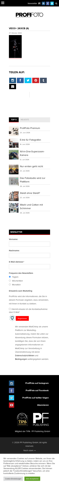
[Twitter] (52, 3)
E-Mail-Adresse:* (16, 261)
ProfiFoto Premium (30, 128)
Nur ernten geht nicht (31, 166)
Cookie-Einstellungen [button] (13, 478)
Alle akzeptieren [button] (32, 478)
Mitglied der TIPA (22, 431)
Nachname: (14, 250)
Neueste (25, 119)
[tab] (14, 119)
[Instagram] (43, 3)
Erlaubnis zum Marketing (20, 290)
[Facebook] (47, 3)
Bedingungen (21, 359)
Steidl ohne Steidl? (30, 193)
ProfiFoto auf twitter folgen (35, 397)
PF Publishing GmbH (41, 431)
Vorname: (13, 239)
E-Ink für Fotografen (30, 139)
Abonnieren (43, 405)
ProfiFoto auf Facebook (37, 390)
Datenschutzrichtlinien (24, 355)
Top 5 (14, 119)
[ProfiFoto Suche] (56, 3)
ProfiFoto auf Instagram (37, 383)
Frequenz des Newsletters (21, 273)
